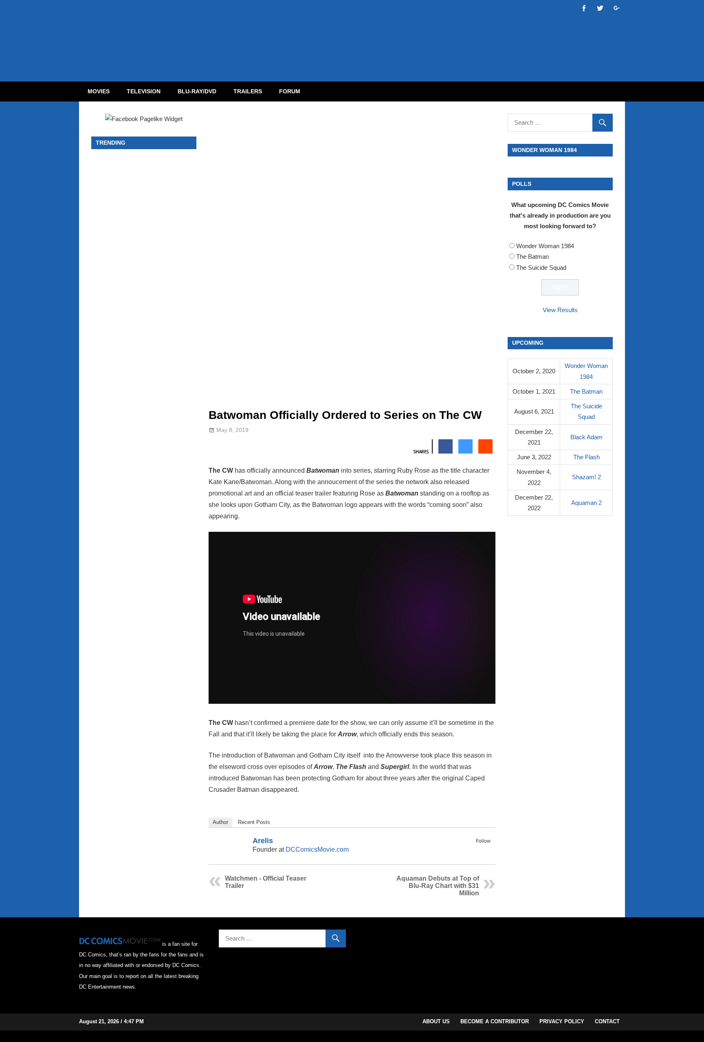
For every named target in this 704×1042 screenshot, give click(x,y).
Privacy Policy (561, 1021)
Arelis (263, 841)
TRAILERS (247, 91)
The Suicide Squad (541, 267)
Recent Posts (254, 822)
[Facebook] (475, 850)
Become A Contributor (494, 1021)
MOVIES (99, 91)
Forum (289, 91)
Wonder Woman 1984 (545, 245)
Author (220, 822)
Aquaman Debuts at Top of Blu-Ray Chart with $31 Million (437, 886)
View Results (560, 309)
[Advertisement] (384, 33)
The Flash (586, 457)
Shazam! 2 (586, 477)
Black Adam (586, 437)
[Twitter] (485, 850)
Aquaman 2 (586, 502)
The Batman (532, 256)
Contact (607, 1021)
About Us (436, 1021)
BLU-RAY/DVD (197, 91)
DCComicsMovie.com (317, 849)
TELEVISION (144, 91)
